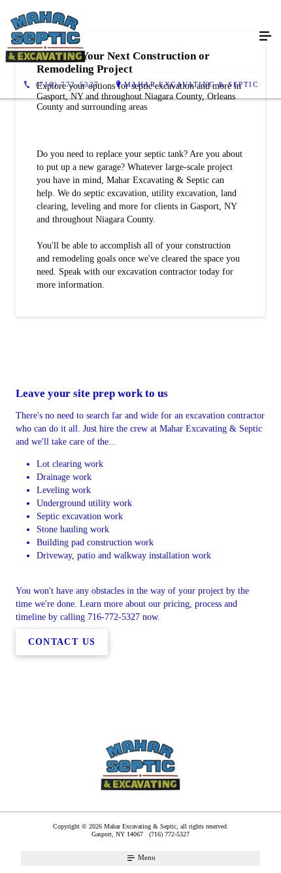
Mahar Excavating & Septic (191, 84)
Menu (146, 857)
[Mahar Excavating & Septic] (127, 36)
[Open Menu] (265, 36)
